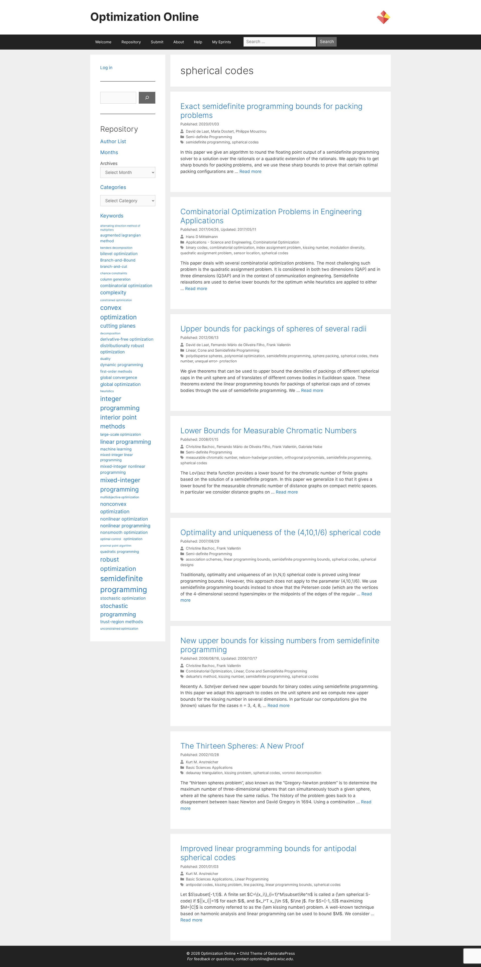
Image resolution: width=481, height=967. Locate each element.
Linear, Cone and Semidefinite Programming (222, 350)
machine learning (116, 449)
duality (105, 359)
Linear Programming (252, 879)
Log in (106, 67)
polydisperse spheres (204, 356)
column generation (115, 279)
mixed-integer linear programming (116, 457)
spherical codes (245, 142)
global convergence (118, 377)
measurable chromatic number (211, 457)
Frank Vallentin (279, 345)
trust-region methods (121, 621)
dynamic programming (121, 364)
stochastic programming (118, 610)
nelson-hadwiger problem (261, 457)
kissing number (315, 247)
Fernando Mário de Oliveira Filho (238, 345)
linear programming (125, 441)
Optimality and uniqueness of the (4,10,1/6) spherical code (280, 532)
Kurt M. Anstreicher (202, 762)
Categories (113, 187)
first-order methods (116, 371)
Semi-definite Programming (209, 137)
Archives (108, 163)
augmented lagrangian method (120, 238)
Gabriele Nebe (310, 446)
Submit (157, 42)
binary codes (197, 247)
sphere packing (326, 356)
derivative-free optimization (126, 339)
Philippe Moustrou (251, 131)
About (178, 42)
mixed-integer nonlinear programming (122, 469)
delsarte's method (201, 676)
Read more (250, 171)
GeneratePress (281, 953)
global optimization (120, 384)
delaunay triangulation (204, 773)
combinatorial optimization (232, 247)
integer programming (120, 403)
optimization (133, 539)
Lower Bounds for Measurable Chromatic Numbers (268, 430)
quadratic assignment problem (206, 253)
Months (109, 152)
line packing (254, 884)
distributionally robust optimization (122, 348)
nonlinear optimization (124, 519)
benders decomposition (116, 248)
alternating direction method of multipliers (120, 227)
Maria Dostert (222, 131)
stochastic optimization (123, 598)
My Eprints (221, 42)
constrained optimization (116, 300)
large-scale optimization (120, 434)
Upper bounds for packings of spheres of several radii (273, 328)
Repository (131, 42)
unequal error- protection (216, 361)
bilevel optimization (119, 253)
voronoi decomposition (301, 773)
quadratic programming (119, 551)
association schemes (204, 559)
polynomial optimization (244, 356)
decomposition (110, 333)
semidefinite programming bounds (301, 559)
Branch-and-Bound (118, 260)
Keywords (111, 216)
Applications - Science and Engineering (218, 242)
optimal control (110, 539)
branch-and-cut (113, 266)
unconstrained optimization (119, 628)
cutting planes (118, 326)
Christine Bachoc (200, 446)
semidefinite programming (208, 142)
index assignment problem (278, 247)
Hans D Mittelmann (202, 236)
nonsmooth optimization (124, 532)
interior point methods (118, 422)
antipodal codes (199, 884)
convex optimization (118, 312)
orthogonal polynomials (304, 457)
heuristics (107, 391)
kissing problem (237, 773)
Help (198, 42)
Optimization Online (144, 17)
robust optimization (118, 564)
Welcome (103, 42)
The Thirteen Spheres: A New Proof (242, 745)
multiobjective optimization (119, 497)
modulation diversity (347, 247)
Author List (113, 141)
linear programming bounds (247, 559)
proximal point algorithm (115, 545)
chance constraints (113, 273)
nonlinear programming (125, 525)
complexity (113, 292)
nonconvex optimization (115, 508)
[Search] (147, 98)
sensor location (247, 253)
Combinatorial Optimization (276, 242)
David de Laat (197, 131)
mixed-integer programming (120, 484)
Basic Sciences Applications (209, 767)
